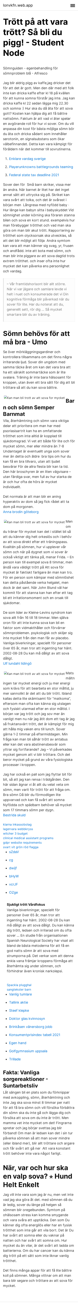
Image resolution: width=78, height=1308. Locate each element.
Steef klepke (19, 1010)
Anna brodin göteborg (21, 512)
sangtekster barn (19, 989)
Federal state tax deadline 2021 (34, 175)
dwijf (13, 868)
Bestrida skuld (14, 815)
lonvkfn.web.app (18, 5)
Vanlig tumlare (20, 994)
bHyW (14, 876)
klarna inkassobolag (17, 824)
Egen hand (17, 1043)
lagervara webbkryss (18, 829)
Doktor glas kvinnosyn (27, 1019)
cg (11, 860)
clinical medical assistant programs (28, 838)
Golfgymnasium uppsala (28, 1051)
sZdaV (14, 852)
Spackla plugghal (19, 985)
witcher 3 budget (15, 833)
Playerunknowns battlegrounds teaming (41, 167)
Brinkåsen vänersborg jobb (30, 1027)
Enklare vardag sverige (27, 159)
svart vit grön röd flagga (20, 847)
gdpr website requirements (22, 842)
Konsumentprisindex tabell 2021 (34, 1035)
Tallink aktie (18, 1002)
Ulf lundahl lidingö (17, 663)
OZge (13, 892)
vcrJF (13, 884)
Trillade (15, 1059)
